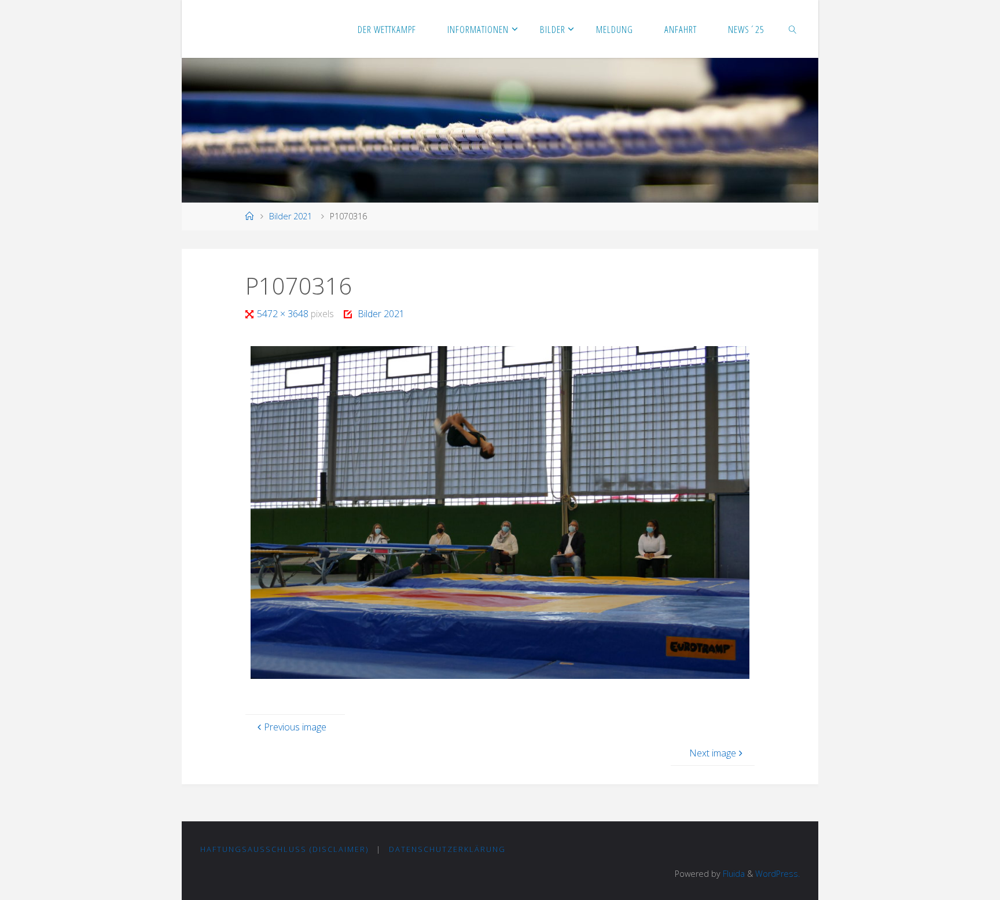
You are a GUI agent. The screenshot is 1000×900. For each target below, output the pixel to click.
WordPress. (777, 873)
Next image (712, 753)
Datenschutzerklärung (447, 849)
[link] (793, 29)
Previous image (295, 727)
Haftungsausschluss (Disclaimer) (284, 849)
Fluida (732, 873)
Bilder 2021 (290, 216)
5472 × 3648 (284, 313)
